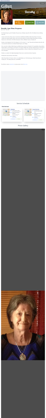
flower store (25, 64)
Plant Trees (40, 119)
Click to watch (14, 117)
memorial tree (12, 64)
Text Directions (35, 119)
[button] (6, 111)
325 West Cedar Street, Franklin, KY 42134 (15, 115)
